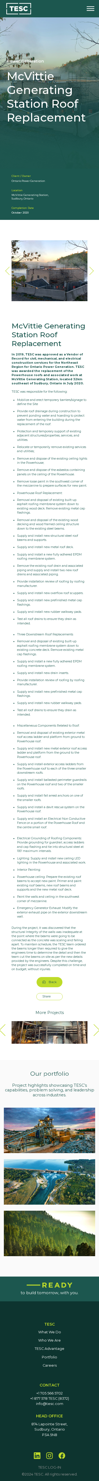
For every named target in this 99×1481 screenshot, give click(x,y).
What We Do (49, 1332)
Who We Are (49, 1340)
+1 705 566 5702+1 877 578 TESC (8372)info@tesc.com (49, 1398)
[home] (18, 8)
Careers (50, 1365)
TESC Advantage (49, 1349)
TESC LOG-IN (49, 1467)
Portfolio (49, 1357)
